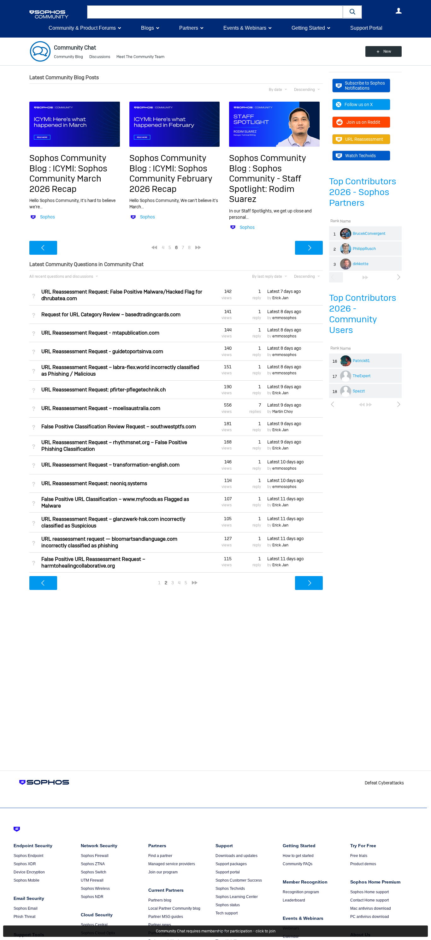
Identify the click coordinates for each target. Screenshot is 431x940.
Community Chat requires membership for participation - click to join (215, 931)
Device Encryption (29, 872)
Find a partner (160, 856)
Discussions (99, 56)
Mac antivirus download (370, 908)
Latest (284, 291)
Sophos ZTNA (93, 864)
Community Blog (68, 56)
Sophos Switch (93, 872)
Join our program (163, 872)
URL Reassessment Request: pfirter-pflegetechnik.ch (103, 389)
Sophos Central (94, 925)
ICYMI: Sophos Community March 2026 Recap (68, 178)
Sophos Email (26, 908)
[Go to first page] (362, 405)
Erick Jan (280, 297)
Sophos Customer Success (239, 880)
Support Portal (366, 28)
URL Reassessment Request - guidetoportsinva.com (102, 351)
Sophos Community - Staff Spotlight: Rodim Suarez (265, 184)
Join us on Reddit (363, 122)
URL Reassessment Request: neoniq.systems (94, 483)
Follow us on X (359, 104)
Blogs (147, 28)
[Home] (57, 14)
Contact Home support (369, 900)
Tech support (227, 913)
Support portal (228, 872)
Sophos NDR (92, 897)
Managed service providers (171, 864)
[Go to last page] (365, 277)
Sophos (47, 217)
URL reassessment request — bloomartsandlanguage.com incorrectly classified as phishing (109, 542)
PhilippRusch (364, 248)
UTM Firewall (92, 880)
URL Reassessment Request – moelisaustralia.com (100, 408)
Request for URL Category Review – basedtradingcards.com (110, 314)
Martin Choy (282, 411)
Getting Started (308, 28)
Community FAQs (297, 864)
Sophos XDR (25, 864)
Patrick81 (361, 360)
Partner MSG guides (165, 916)
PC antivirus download (369, 916)
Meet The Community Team (140, 56)
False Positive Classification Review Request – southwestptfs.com (118, 426)
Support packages (231, 864)
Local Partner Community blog (174, 908)
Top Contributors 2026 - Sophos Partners (362, 192)
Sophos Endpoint (28, 856)
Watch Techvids (360, 155)
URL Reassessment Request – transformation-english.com (110, 464)
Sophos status (228, 905)
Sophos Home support (369, 892)
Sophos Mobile (26, 880)
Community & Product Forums (82, 28)
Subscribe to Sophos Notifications (365, 85)
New (387, 51)
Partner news (159, 925)
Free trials (358, 856)
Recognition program (301, 892)
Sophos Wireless (95, 888)
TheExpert (362, 375)
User (398, 11)
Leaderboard (294, 900)
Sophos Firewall (95, 856)
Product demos (363, 864)
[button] (352, 11)
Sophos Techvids (230, 888)
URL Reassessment (364, 139)
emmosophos (284, 317)
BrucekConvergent (369, 233)
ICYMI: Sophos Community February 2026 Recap (170, 178)
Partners (188, 28)
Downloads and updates (236, 856)
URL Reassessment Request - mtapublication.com (100, 333)
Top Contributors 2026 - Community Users (362, 314)
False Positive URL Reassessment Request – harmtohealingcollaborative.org (93, 562)
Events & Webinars (244, 28)
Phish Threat (24, 916)
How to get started (298, 856)
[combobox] (215, 12)
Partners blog (159, 900)
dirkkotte (361, 263)
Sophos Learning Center (237, 897)
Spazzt (359, 391)
